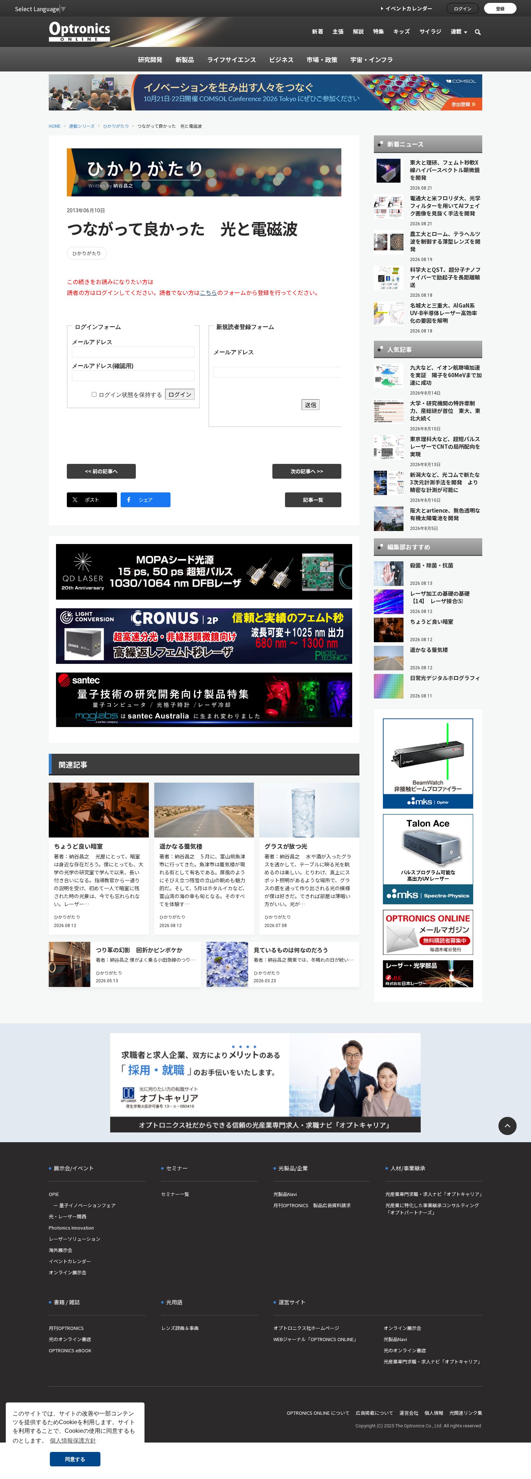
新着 (317, 31)
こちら (208, 292)
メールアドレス (92, 342)
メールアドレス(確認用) (102, 366)
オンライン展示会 (67, 1272)
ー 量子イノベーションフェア (82, 1205)
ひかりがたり (116, 126)
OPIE (54, 1194)
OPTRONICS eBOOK (70, 1350)
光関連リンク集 (465, 1412)
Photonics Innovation (71, 1227)
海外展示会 (60, 1250)
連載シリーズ (82, 126)
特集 (378, 31)
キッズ (401, 31)
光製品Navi (285, 1194)
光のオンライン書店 (70, 1339)
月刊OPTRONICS (66, 1327)
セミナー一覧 (175, 1194)
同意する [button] (75, 1459)
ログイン (462, 8)
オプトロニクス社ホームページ (306, 1327)
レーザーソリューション (74, 1238)
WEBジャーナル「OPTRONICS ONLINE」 (315, 1339)
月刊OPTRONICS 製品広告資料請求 (312, 1205)
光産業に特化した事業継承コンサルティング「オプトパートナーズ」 (432, 1209)
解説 (358, 31)
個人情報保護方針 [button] (73, 1440)
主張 (338, 31)
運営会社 (409, 1412)
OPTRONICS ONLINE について (318, 1412)
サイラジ (430, 31)
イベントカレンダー (409, 8)
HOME (55, 126)
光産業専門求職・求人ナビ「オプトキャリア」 (433, 1194)
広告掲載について (374, 1412)
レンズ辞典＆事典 (180, 1327)
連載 (456, 31)
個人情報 (433, 1412)
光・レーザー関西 (67, 1216)
